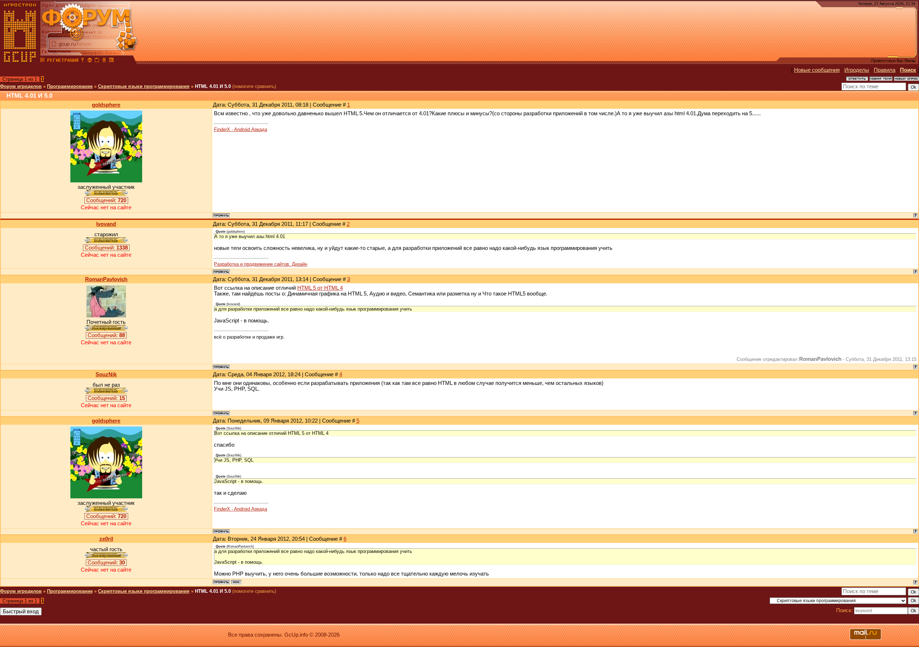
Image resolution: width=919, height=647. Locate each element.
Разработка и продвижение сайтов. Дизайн (260, 264)
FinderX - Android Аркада (240, 129)
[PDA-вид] (104, 61)
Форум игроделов (21, 86)
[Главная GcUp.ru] (20, 61)
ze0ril (106, 539)
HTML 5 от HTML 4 (320, 288)
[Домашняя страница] (236, 582)
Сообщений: (106, 200)
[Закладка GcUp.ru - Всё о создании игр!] (97, 61)
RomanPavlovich (106, 279)
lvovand (106, 224)
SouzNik (106, 374)
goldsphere (106, 105)
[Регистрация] (62, 61)
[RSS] (111, 61)
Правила (884, 70)
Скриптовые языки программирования (144, 86)
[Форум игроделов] (42, 61)
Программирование (70, 86)
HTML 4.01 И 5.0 (213, 86)
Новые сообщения (817, 70)
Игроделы (856, 70)
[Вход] (82, 61)
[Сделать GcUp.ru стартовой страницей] (89, 61)
